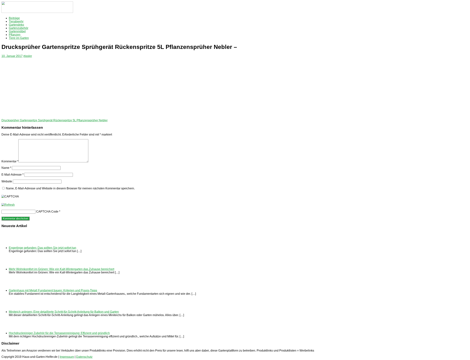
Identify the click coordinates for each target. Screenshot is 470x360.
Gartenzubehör (18, 28)
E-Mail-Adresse (12, 174)
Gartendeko (16, 24)
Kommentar (9, 161)
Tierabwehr (16, 21)
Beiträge (14, 18)
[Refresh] (8, 204)
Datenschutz (84, 356)
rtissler (27, 56)
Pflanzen (14, 34)
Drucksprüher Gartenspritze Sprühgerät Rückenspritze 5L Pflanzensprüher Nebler (54, 120)
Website (6, 181)
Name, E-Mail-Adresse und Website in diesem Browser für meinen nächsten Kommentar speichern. (70, 188)
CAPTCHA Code (47, 211)
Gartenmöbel (17, 31)
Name (6, 167)
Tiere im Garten (19, 38)
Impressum (67, 356)
